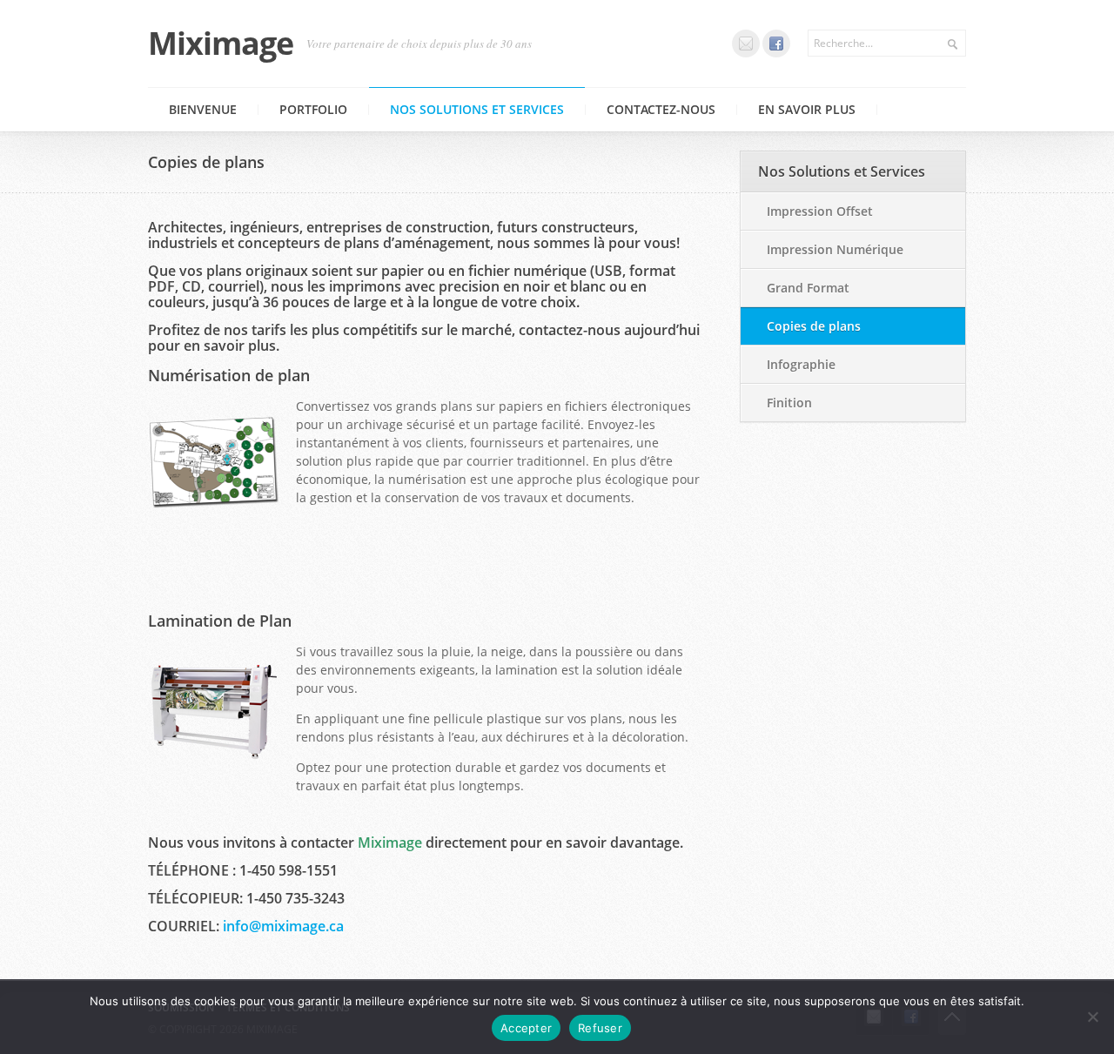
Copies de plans (814, 326)
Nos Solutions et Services (477, 109)
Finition (789, 402)
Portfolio (313, 109)
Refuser (600, 1028)
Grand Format (808, 287)
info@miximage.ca (283, 926)
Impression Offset (820, 211)
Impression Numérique (835, 249)
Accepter (526, 1028)
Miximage (220, 43)
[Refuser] (1092, 1016)
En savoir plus (807, 109)
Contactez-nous (661, 109)
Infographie (801, 364)
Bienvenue (203, 109)
